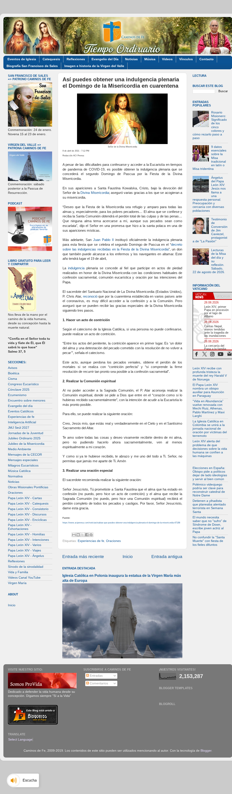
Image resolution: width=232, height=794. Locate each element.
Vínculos (186, 59)
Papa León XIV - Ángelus (26, 556)
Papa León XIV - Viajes (24, 550)
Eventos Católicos (21, 411)
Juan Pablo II (103, 240)
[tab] (203, 295)
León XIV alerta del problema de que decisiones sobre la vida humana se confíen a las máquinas (210, 449)
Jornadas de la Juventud (25, 433)
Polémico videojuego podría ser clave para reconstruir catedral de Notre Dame (209, 490)
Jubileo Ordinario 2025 (24, 438)
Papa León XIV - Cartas (25, 498)
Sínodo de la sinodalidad (25, 566)
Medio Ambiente (19, 449)
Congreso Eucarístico (23, 384)
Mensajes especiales (23, 460)
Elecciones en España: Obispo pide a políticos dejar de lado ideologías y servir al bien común (210, 473)
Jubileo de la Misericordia (26, 443)
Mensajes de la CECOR (25, 454)
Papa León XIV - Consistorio (28, 509)
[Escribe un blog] (78, 534)
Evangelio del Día (105, 59)
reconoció (90, 296)
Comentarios (98, 683)
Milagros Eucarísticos (23, 465)
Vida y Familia (18, 572)
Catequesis (51, 59)
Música (149, 59)
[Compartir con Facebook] (87, 534)
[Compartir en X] (82, 534)
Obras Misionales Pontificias (28, 487)
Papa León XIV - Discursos (27, 514)
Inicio (128, 556)
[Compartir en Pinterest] (91, 534)
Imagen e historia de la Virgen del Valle (94, 66)
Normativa (15, 476)
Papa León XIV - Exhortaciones (19, 526)
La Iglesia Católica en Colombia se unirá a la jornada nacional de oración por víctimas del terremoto (210, 429)
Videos (167, 59)
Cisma (12, 378)
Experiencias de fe (91, 541)
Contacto (206, 59)
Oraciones (113, 541)
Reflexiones (76, 59)
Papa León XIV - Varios (24, 545)
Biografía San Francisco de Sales (32, 66)
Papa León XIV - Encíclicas (27, 520)
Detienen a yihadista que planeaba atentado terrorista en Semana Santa (209, 506)
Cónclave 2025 (18, 389)
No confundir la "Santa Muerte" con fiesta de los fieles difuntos (209, 541)
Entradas (96, 675)
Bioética (13, 373)
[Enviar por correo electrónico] (74, 534)
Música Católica (19, 471)
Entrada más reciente (83, 556)
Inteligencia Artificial (22, 422)
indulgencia (76, 268)
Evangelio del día (20, 406)
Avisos (12, 368)
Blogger (206, 750)
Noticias (131, 59)
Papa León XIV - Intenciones (28, 539)
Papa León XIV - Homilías (26, 534)
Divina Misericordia (94, 193)
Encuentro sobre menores (26, 400)
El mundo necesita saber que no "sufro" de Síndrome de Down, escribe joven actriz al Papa (210, 525)
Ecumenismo (17, 395)
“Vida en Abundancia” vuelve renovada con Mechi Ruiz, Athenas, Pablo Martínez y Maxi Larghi (209, 408)
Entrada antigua (166, 556)
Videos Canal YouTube (24, 577)
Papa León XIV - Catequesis (28, 503)
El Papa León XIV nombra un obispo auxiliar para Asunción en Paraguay (208, 390)
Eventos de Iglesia (21, 59)
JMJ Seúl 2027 (18, 427)
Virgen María (17, 583)
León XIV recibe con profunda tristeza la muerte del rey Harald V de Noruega (210, 374)
